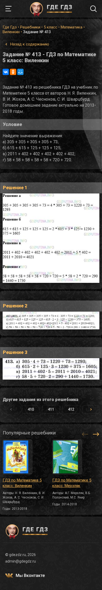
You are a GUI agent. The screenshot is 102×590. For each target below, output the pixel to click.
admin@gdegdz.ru (20, 561)
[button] (91, 409)
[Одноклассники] (13, 72)
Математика (71, 27)
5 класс (50, 27)
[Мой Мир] (20, 72)
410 (31, 409)
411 (51, 409)
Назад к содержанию (29, 44)
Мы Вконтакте (30, 575)
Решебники (30, 27)
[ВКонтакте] (6, 72)
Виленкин (11, 32)
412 (71, 409)
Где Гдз (10, 27)
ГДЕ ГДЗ (51, 8)
